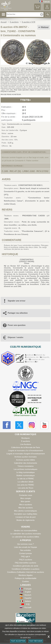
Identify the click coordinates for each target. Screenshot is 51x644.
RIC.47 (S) (15, 171)
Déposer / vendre (15, 337)
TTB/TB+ (25, 100)
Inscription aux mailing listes (25, 514)
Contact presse (25, 553)
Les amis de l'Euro (25, 488)
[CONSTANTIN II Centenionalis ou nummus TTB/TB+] (25, 64)
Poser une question (17, 325)
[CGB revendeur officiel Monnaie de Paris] (25, 399)
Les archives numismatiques (25, 469)
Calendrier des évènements (25, 463)
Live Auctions (25, 444)
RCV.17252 (42, 171)
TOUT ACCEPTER (18, 641)
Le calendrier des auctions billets (25, 537)
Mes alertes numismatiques (25, 511)
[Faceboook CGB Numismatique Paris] (7, 425)
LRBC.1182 (28, 171)
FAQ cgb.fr (25, 556)
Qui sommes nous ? (25, 544)
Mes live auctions (25, 508)
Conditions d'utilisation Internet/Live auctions (25, 572)
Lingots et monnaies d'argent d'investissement (25, 454)
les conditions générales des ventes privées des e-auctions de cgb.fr (25, 76)
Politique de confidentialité (25, 578)
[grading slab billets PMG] (25, 412)
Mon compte (25, 498)
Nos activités (25, 550)
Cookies (25, 581)
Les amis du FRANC (25, 485)
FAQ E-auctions (25, 560)
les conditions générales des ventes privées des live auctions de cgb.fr (25, 78)
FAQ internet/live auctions (25, 563)
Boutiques (25, 438)
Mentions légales (26, 575)
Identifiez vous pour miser (36, 70)
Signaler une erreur (16, 301)
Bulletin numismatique (25, 475)
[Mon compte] (47, 10)
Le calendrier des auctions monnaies (25, 534)
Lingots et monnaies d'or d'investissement (25, 450)
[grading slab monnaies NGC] (25, 386)
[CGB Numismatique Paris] (6, 10)
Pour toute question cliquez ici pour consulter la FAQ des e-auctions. (25, 90)
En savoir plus (26, 638)
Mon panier (25, 501)
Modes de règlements (25, 520)
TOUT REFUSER (35, 641)
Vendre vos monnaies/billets (25, 530)
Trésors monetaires (26, 466)
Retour (45, 27)
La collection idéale (25, 482)
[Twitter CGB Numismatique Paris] (19, 425)
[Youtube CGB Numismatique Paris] (44, 425)
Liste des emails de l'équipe (25, 547)
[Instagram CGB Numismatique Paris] (32, 425)
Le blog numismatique (25, 472)
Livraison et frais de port (26, 517)
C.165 (5, 171)
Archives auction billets (25, 460)
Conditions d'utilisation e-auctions (25, 569)
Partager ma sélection (18, 313)
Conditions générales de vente (25, 566)
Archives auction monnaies (25, 457)
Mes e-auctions (25, 504)
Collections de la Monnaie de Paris (25, 447)
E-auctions (25, 441)
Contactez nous (25, 495)
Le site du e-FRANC (25, 479)
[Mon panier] (37, 10)
